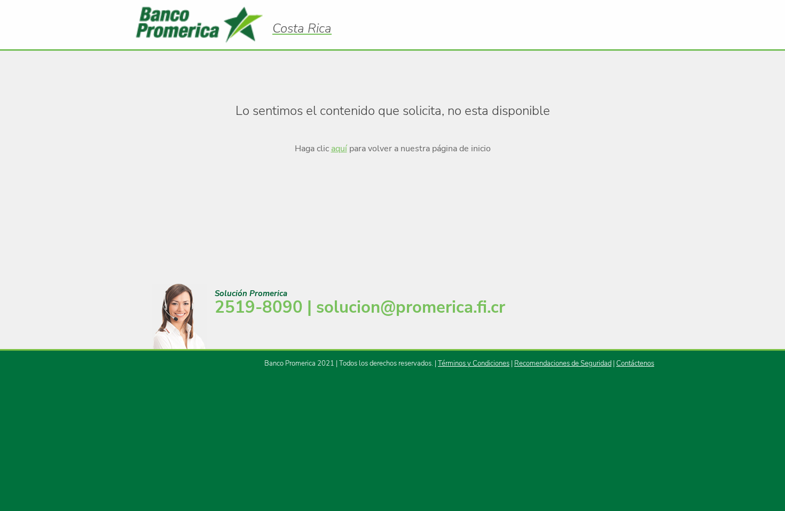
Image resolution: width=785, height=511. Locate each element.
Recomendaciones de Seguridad (562, 363)
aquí (339, 148)
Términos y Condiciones (473, 363)
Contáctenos (635, 363)
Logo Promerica (302, 28)
